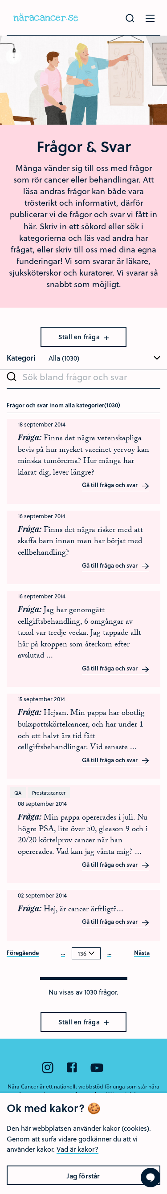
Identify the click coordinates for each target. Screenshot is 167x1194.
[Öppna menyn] (150, 18)
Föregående (23, 953)
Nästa (142, 953)
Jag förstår (83, 1176)
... (63, 953)
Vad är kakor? (77, 1149)
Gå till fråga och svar (110, 485)
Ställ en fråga (80, 336)
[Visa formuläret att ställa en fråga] (150, 1177)
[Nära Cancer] (45, 17)
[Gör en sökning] (130, 18)
